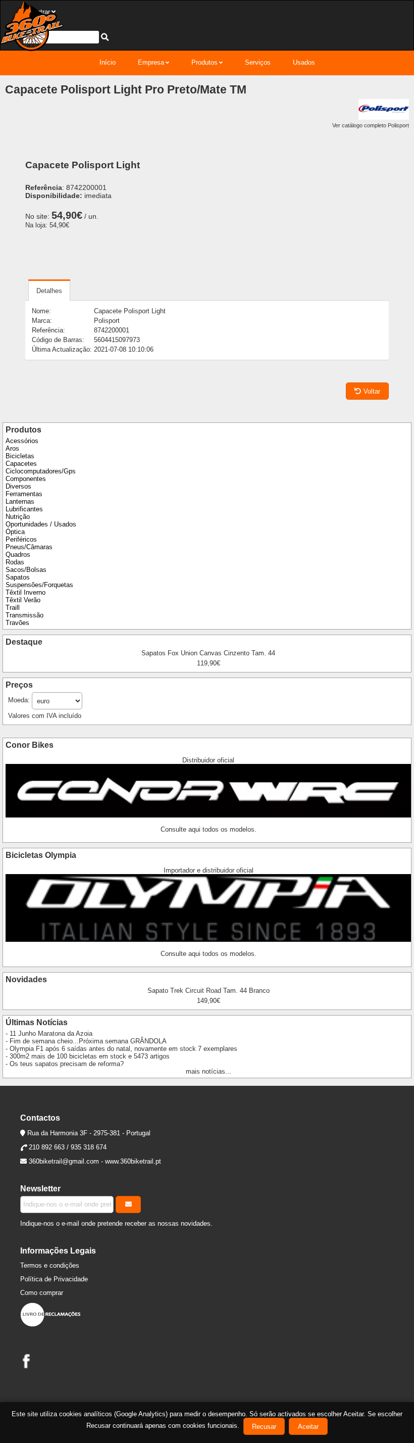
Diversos (18, 486)
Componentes (26, 479)
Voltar (372, 391)
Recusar (264, 1426)
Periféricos (21, 539)
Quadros (18, 554)
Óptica (15, 532)
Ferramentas (24, 494)
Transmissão (24, 615)
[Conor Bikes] (208, 815)
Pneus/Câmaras (29, 547)
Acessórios (22, 441)
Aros (12, 448)
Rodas (15, 562)
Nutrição (18, 516)
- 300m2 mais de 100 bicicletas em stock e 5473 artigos (88, 1056)
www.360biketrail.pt (133, 1161)
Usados (304, 62)
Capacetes (21, 463)
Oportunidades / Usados (41, 524)
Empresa (151, 62)
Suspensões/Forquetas (39, 585)
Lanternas (20, 501)
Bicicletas (20, 456)
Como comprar (41, 1292)
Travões (17, 623)
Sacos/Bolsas (26, 569)
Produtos (204, 62)
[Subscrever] (128, 1204)
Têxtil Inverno (25, 592)
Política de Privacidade (54, 1279)
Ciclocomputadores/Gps (41, 471)
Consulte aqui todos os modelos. (208, 829)
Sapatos (18, 577)
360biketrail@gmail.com (64, 1161)
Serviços (258, 62)
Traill (13, 607)
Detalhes (49, 291)
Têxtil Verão (23, 600)
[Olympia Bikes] (208, 939)
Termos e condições (49, 1265)
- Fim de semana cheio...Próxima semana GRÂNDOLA (86, 1041)
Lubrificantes (24, 509)
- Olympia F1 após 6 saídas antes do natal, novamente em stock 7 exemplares (121, 1048)
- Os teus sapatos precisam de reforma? (65, 1064)
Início (107, 62)
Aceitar (308, 1426)
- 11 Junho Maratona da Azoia (49, 1033)
